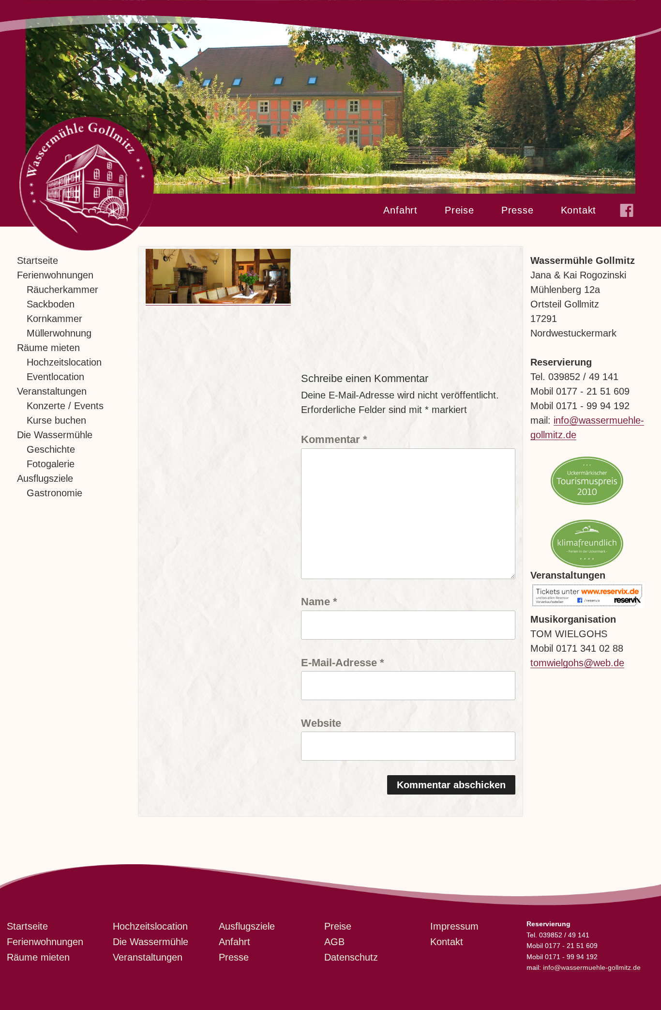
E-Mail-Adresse (342, 662)
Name (319, 601)
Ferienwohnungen (55, 275)
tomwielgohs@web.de (577, 663)
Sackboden (51, 304)
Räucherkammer (62, 289)
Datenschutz (351, 957)
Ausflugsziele (45, 478)
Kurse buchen (56, 420)
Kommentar (334, 439)
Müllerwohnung (59, 333)
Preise (459, 210)
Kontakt (579, 210)
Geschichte (51, 449)
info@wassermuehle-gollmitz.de (592, 967)
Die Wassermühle (54, 434)
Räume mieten (48, 347)
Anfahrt (400, 210)
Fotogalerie (51, 464)
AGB (334, 941)
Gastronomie (54, 493)
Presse (517, 210)
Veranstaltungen (52, 391)
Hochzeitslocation (64, 362)
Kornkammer (54, 318)
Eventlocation (55, 376)
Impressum (454, 926)
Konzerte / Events (65, 405)
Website (321, 723)
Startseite (37, 260)
